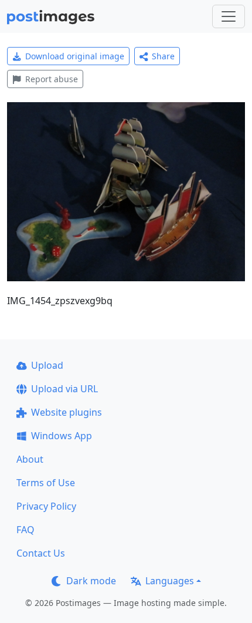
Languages (169, 580)
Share (163, 56)
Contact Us (40, 553)
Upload (47, 365)
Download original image (74, 56)
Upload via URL (64, 388)
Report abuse (51, 79)
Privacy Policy (46, 506)
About (29, 459)
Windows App (61, 435)
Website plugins (66, 412)
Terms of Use (45, 482)
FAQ (25, 529)
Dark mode (91, 580)
